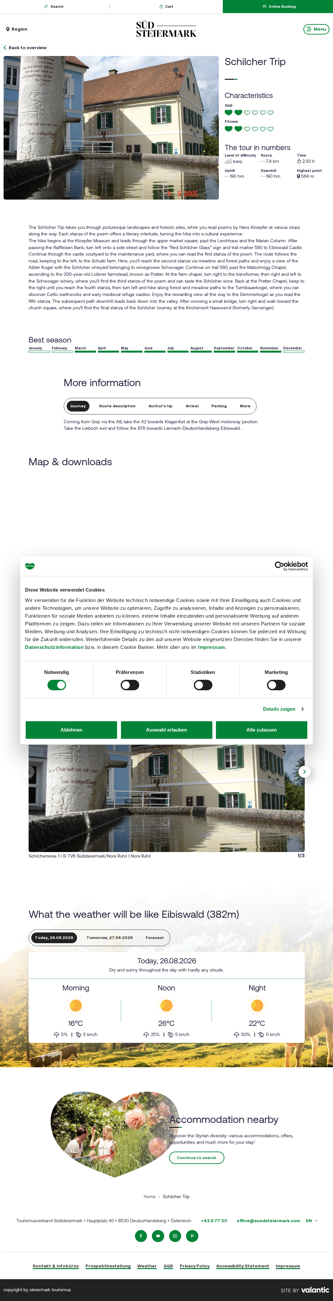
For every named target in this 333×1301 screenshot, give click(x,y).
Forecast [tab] (155, 937)
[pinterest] (192, 1236)
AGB (168, 1265)
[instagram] (175, 1236)
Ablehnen (71, 730)
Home (150, 1196)
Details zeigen (279, 709)
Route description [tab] (117, 406)
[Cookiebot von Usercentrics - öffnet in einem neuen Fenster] (279, 566)
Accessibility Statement (242, 1265)
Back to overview (28, 48)
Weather (147, 1265)
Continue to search (196, 1157)
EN (309, 1220)
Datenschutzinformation (54, 647)
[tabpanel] (167, 997)
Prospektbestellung (108, 1265)
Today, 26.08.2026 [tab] (54, 937)
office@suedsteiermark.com (268, 1220)
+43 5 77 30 (214, 1220)
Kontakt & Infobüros (56, 1265)
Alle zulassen (261, 730)
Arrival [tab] (192, 406)
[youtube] (158, 1236)
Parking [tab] (219, 406)
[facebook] (141, 1236)
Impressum (211, 647)
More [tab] (245, 406)
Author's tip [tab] (160, 406)
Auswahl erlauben (166, 730)
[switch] (130, 685)
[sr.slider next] (305, 772)
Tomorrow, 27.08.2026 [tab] (110, 937)
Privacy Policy (194, 1265)
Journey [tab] (78, 406)
